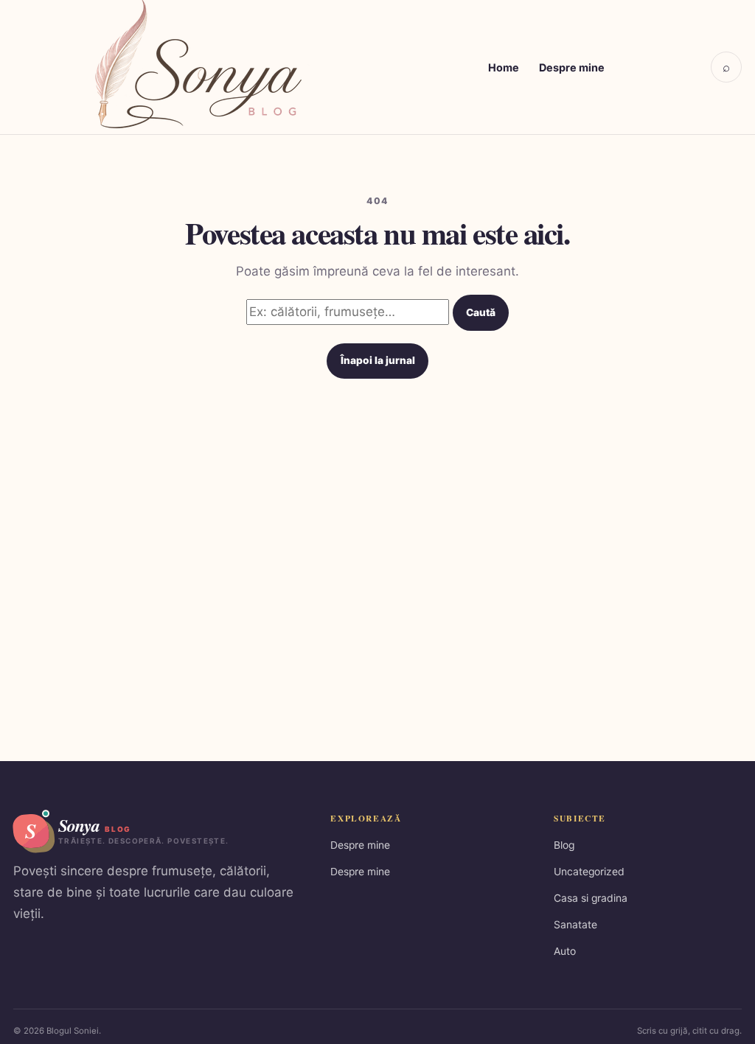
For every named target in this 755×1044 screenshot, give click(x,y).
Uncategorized (589, 871)
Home (503, 67)
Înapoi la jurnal (378, 360)
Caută (480, 312)
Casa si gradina (590, 898)
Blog (564, 845)
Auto (565, 951)
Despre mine (572, 67)
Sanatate (575, 925)
